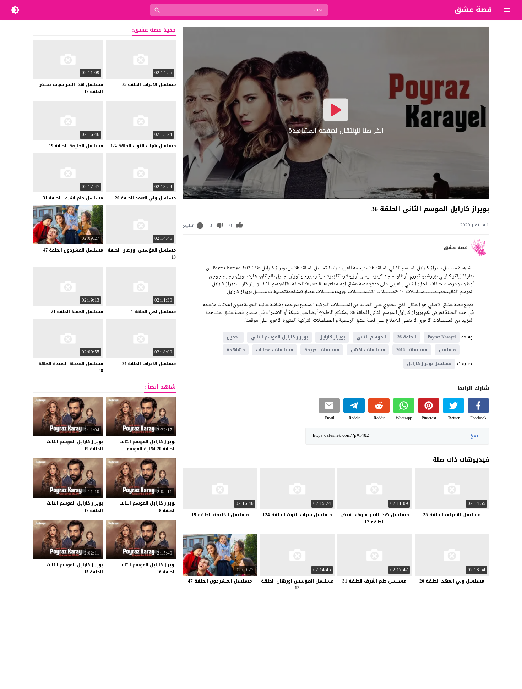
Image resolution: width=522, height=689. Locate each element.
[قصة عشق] (480, 254)
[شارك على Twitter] (453, 411)
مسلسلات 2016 (411, 350)
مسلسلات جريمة (321, 350)
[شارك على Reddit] (379, 411)
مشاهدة (236, 350)
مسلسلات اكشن (367, 350)
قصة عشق (456, 247)
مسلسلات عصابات (274, 350)
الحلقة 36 (406, 337)
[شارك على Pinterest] (428, 411)
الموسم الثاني (371, 337)
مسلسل (447, 350)
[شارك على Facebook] (478, 411)
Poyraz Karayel (442, 337)
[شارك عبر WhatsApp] (403, 411)
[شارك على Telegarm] (354, 411)
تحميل (233, 337)
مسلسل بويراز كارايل (429, 364)
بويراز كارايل (332, 337)
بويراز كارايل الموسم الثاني (279, 337)
